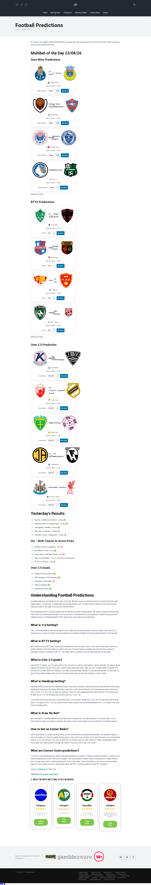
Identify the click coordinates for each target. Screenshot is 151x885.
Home (45, 13)
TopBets (36, 42)
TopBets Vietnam (125, 876)
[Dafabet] (110, 801)
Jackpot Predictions (95, 879)
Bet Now (65, 91)
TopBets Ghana (107, 872)
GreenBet (87, 805)
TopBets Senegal (122, 874)
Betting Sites (55, 13)
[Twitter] (21, 4)
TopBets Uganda (83, 874)
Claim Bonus (40, 822)
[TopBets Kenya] (75, 5)
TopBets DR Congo (111, 876)
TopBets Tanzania (120, 872)
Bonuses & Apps (81, 13)
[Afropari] (64, 801)
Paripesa (40, 805)
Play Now (64, 821)
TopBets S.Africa (95, 872)
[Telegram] (4, 884)
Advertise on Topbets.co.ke (107, 877)
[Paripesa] (41, 801)
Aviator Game (95, 13)
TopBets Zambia (98, 876)
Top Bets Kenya (30, 872)
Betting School (83, 879)
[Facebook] (16, 4)
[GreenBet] (87, 801)
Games (105, 13)
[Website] (26, 4)
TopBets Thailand (84, 877)
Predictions (68, 13)
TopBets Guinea (109, 874)
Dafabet (110, 805)
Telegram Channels (109, 879)
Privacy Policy (122, 877)
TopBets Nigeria (83, 872)
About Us (94, 877)
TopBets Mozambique (85, 876)
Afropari (64, 805)
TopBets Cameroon (96, 874)
